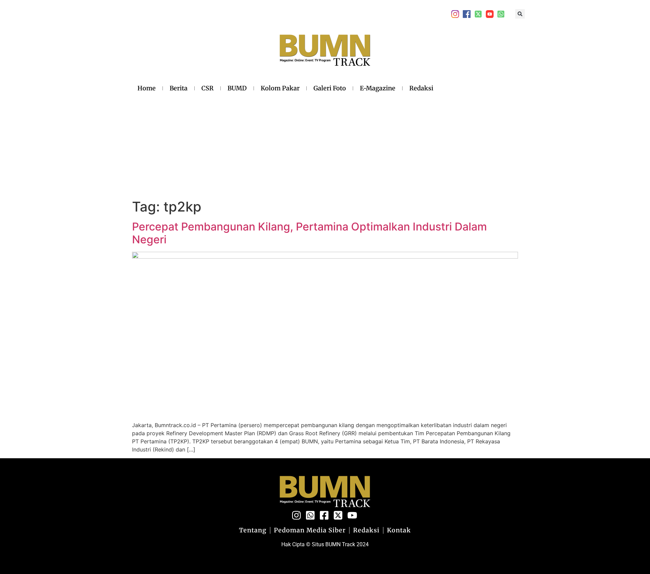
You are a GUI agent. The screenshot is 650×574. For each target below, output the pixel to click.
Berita (179, 88)
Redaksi (421, 88)
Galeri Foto (329, 88)
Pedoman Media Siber (310, 530)
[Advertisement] (285, 145)
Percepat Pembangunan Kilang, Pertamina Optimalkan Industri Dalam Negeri (309, 233)
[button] (520, 14)
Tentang (252, 530)
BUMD (237, 88)
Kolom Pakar (280, 88)
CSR (207, 88)
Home (146, 88)
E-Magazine (377, 88)
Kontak (399, 530)
